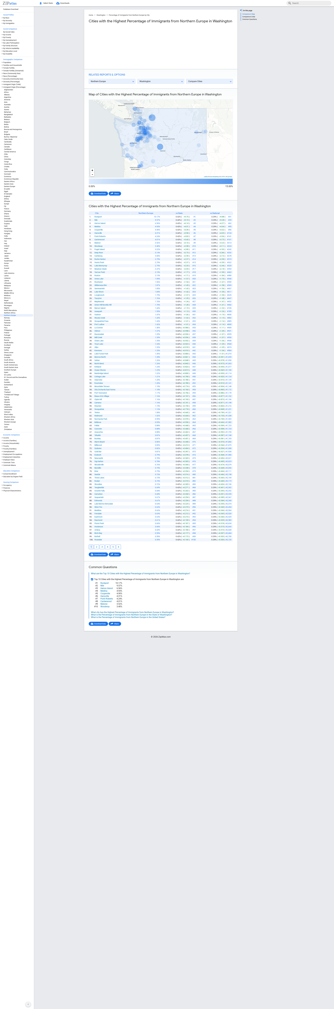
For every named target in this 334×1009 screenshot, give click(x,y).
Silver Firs (98, 507)
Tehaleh (97, 435)
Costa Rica (8, 164)
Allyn (96, 347)
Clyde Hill (98, 399)
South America (9, 362)
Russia (6, 340)
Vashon (97, 315)
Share (116, 194)
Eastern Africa (9, 181)
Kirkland (97, 367)
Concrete (98, 429)
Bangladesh (8, 114)
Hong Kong (8, 231)
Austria (6, 107)
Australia (7, 105)
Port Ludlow (99, 324)
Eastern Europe (9, 186)
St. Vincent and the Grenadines (15, 377)
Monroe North (100, 357)
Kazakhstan (8, 261)
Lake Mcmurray (100, 266)
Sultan (97, 360)
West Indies (8, 414)
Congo (6, 162)
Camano (97, 403)
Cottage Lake (99, 377)
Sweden (7, 382)
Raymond (98, 520)
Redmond (98, 416)
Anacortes (98, 432)
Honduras (7, 229)
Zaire (6, 427)
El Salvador (8, 194)
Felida (96, 425)
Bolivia (6, 127)
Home (91, 15)
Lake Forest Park (101, 354)
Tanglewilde (99, 487)
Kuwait (6, 268)
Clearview (98, 380)
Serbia (6, 350)
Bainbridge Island (101, 373)
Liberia (6, 281)
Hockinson (98, 527)
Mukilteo (97, 510)
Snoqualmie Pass (101, 321)
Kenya (6, 263)
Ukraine (7, 402)
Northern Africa (9, 313)
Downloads (64, 3)
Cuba (6, 169)
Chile (6, 154)
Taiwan (6, 390)
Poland (6, 333)
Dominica (7, 176)
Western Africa (9, 417)
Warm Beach (99, 442)
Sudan (6, 380)
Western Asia (9, 419)
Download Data (100, 194)
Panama (7, 325)
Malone (97, 243)
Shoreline (98, 484)
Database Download (10, 9)
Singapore (7, 355)
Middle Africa (9, 293)
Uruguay (7, 405)
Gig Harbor (98, 461)
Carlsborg (98, 256)
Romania (7, 338)
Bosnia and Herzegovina (13, 129)
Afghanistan (8, 90)
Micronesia (8, 290)
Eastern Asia (8, 184)
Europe (6, 204)
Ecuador (7, 189)
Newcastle (98, 458)
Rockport (98, 217)
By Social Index (8, 32)
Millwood (98, 445)
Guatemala (8, 221)
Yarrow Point (99, 272)
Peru (5, 328)
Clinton (97, 331)
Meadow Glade (100, 269)
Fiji (5, 206)
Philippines (8, 330)
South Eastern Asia (11, 367)
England (7, 196)
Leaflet (206, 176)
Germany (7, 211)
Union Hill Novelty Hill (102, 305)
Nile (95, 220)
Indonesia (7, 238)
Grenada (7, 219)
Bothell (97, 536)
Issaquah (98, 311)
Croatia (6, 167)
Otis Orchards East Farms (104, 390)
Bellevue (97, 422)
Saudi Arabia (8, 343)
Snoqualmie (99, 409)
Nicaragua (8, 305)
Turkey (6, 397)
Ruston (97, 275)
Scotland (7, 345)
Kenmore (98, 350)
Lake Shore (98, 292)
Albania (7, 95)
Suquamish (99, 497)
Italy (5, 251)
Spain (6, 372)
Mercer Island (99, 308)
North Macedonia (10, 310)
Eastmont (98, 517)
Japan (6, 256)
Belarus (7, 119)
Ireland (6, 246)
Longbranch (99, 295)
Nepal (6, 300)
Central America (10, 152)
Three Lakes (99, 478)
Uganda (7, 400)
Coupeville (98, 230)
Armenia (7, 100)
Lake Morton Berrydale (103, 504)
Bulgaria (7, 134)
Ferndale (98, 514)
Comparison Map (248, 14)
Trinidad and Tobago (11, 395)
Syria (6, 387)
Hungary (7, 233)
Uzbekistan (8, 407)
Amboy (97, 530)
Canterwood (99, 240)
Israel (6, 248)
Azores (6, 110)
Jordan (6, 258)
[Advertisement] (124, 46)
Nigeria (6, 308)
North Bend (99, 363)
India (6, 236)
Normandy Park (100, 419)
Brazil (6, 132)
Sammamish (99, 288)
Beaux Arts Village (101, 396)
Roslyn (97, 481)
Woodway (98, 246)
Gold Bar (98, 452)
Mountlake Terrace (101, 386)
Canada (7, 147)
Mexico (6, 288)
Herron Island (99, 223)
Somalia (7, 357)
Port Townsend (100, 393)
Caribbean (7, 149)
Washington (101, 15)
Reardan (97, 406)
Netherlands (8, 303)
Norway (7, 318)
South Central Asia (11, 365)
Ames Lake (98, 279)
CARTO (223, 176)
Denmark (7, 174)
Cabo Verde (8, 139)
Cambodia (7, 142)
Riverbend (98, 282)
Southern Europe (10, 370)
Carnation (98, 494)
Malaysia (7, 286)
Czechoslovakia (10, 171)
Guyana (7, 224)
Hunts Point (99, 262)
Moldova (7, 295)
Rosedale (98, 540)
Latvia (6, 276)
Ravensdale (99, 334)
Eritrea (6, 199)
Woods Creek (99, 318)
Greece (6, 216)
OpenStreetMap (214, 176)
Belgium (7, 122)
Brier (96, 471)
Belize (6, 124)
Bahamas (7, 112)
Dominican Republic (11, 179)
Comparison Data (248, 17)
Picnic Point (99, 523)
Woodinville (99, 465)
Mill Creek (98, 337)
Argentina (7, 97)
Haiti (5, 226)
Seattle (97, 474)
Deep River (98, 253)
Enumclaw (98, 383)
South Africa (8, 360)
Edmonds (98, 500)
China (6, 157)
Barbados (7, 117)
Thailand (7, 392)
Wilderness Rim (100, 285)
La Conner (98, 328)
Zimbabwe (8, 429)
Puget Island (99, 249)
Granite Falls (99, 491)
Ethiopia (7, 201)
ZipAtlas (229, 176)
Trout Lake (98, 344)
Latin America (9, 273)
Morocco (7, 298)
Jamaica (7, 253)
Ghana (6, 214)
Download (227, 97)
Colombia (7, 159)
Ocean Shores (100, 370)
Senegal (7, 348)
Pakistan (7, 323)
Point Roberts (100, 236)
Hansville (98, 233)
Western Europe (10, 422)
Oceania (7, 320)
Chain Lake (98, 341)
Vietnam (7, 412)
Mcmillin (97, 468)
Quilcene (97, 448)
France (6, 209)
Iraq (5, 243)
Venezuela (8, 409)
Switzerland (8, 385)
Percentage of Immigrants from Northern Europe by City (129, 15)
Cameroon (8, 144)
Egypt (6, 191)
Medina (97, 226)
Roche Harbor (100, 259)
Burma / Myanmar (10, 137)
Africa (6, 92)
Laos (6, 271)
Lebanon (7, 278)
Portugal (7, 335)
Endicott (97, 455)
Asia (5, 102)
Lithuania (7, 283)
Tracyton (98, 298)
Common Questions (249, 19)
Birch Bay (98, 533)
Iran (5, 241)
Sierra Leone (8, 352)
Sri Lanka (7, 375)
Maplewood (99, 301)
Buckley (97, 438)
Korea (6, 266)
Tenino (97, 412)
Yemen (6, 424)
